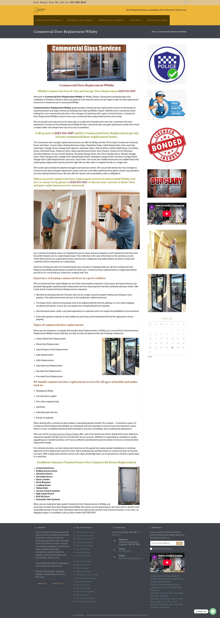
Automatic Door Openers (85, 591)
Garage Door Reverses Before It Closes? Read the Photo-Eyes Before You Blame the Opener (167, 579)
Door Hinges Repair (83, 565)
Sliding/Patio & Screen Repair (87, 575)
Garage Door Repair (83, 552)
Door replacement (82, 585)
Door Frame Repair (83, 588)
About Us (42, 583)
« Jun (149, 357)
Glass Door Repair (83, 549)
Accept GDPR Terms (162, 549)
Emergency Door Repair (85, 539)
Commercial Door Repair (85, 532)
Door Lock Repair (82, 595)
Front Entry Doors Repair (85, 598)
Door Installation (82, 568)
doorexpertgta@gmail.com (131, 558)
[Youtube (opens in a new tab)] (184, 2)
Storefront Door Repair (84, 542)
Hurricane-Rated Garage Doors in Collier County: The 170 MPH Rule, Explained (166, 587)
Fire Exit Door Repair (84, 581)
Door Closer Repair (83, 561)
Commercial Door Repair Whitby (63, 434)
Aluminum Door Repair (84, 546)
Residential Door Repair (85, 536)
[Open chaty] (212, 611)
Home (154, 32)
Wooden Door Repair (83, 571)
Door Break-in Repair (84, 556)
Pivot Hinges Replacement (86, 578)
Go (179, 543)
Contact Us (57, 583)
